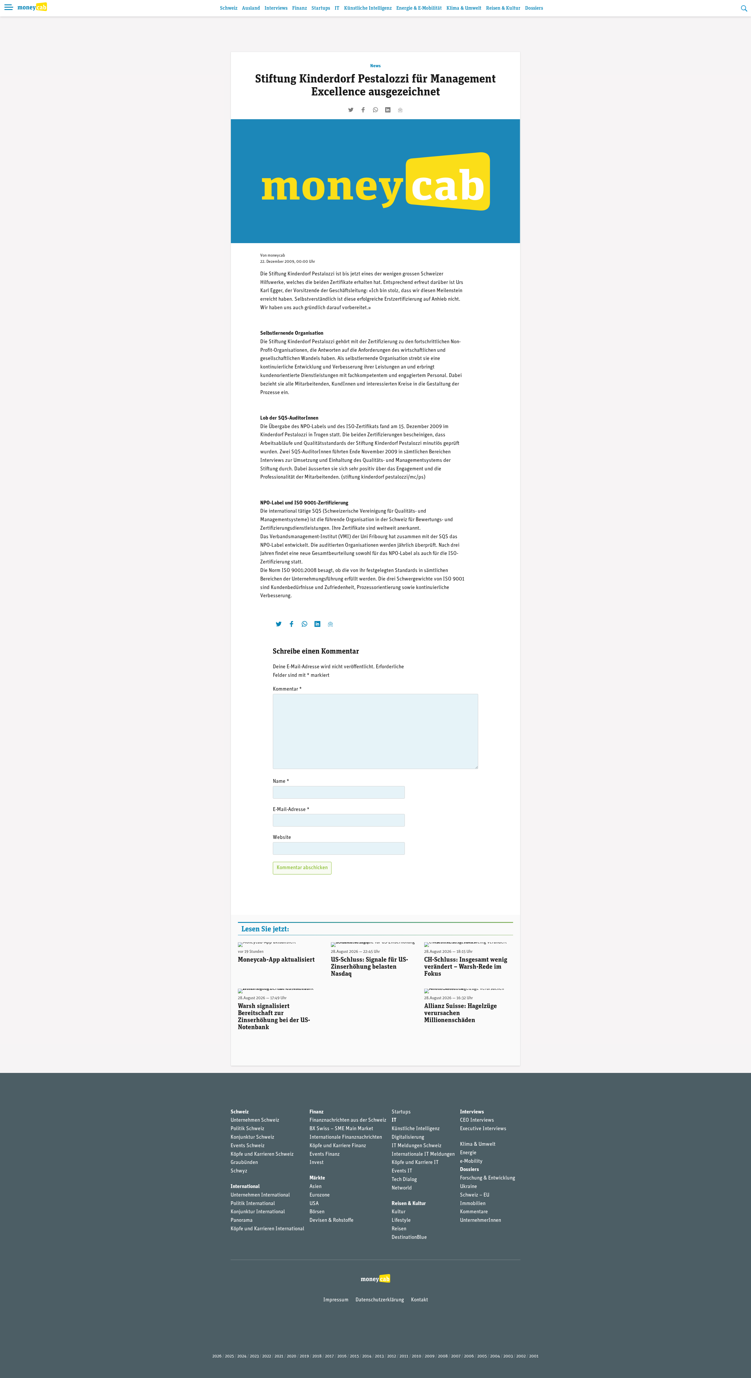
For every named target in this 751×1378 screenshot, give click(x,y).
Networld (402, 1188)
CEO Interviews (477, 1120)
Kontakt (419, 1300)
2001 (534, 1356)
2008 (443, 1356)
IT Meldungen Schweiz (417, 1146)
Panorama (242, 1220)
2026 (216, 1356)
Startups (321, 8)
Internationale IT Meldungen (423, 1154)
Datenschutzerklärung (380, 1300)
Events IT (402, 1171)
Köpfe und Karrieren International (267, 1229)
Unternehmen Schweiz (255, 1120)
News (375, 66)
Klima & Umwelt (463, 8)
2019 (304, 1356)
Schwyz (239, 1171)
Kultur (398, 1212)
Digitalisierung (408, 1137)
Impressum (336, 1300)
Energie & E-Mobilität (419, 8)
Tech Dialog (404, 1179)
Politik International (253, 1204)
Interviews (276, 8)
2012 (391, 1356)
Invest (316, 1162)
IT (337, 8)
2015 (354, 1356)
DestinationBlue (409, 1237)
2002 (521, 1356)
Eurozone (319, 1195)
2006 (469, 1356)
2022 (266, 1356)
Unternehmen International (260, 1195)
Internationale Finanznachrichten (345, 1137)
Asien (315, 1186)
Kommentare (474, 1212)
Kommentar (287, 689)
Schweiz (228, 8)
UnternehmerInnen (480, 1220)
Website (282, 837)
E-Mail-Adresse (291, 809)
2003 (508, 1356)
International (245, 1186)
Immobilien (473, 1204)
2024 (241, 1356)
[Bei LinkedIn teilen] (387, 109)
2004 (495, 1356)
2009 (429, 1356)
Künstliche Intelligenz (368, 8)
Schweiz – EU (474, 1195)
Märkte (317, 1178)
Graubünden (244, 1162)
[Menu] (9, 8)
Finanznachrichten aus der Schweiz (347, 1120)
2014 (366, 1356)
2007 (456, 1356)
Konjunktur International (258, 1212)
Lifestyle (401, 1220)
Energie (468, 1153)
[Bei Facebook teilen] (363, 109)
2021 (279, 1356)
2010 (416, 1356)
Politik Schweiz (247, 1129)
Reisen (399, 1229)
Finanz (299, 8)
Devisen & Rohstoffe (331, 1220)
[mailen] (400, 109)
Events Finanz (324, 1154)
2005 (482, 1356)
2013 (379, 1356)
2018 (317, 1356)
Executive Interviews (483, 1129)
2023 (254, 1356)
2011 (404, 1356)
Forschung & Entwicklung (487, 1178)
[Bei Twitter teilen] (350, 109)
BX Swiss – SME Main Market (341, 1129)
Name (281, 781)
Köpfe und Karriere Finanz (337, 1146)
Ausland (251, 8)
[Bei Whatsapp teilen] (375, 109)
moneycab (276, 255)
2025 (229, 1356)
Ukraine (468, 1186)
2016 (341, 1356)
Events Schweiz (248, 1146)
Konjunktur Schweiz (252, 1137)
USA (314, 1204)
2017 (329, 1356)
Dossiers (534, 8)
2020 (291, 1356)
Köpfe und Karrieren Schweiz (262, 1154)
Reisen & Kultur (503, 8)
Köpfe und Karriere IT (415, 1162)
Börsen (316, 1212)
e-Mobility (471, 1161)
